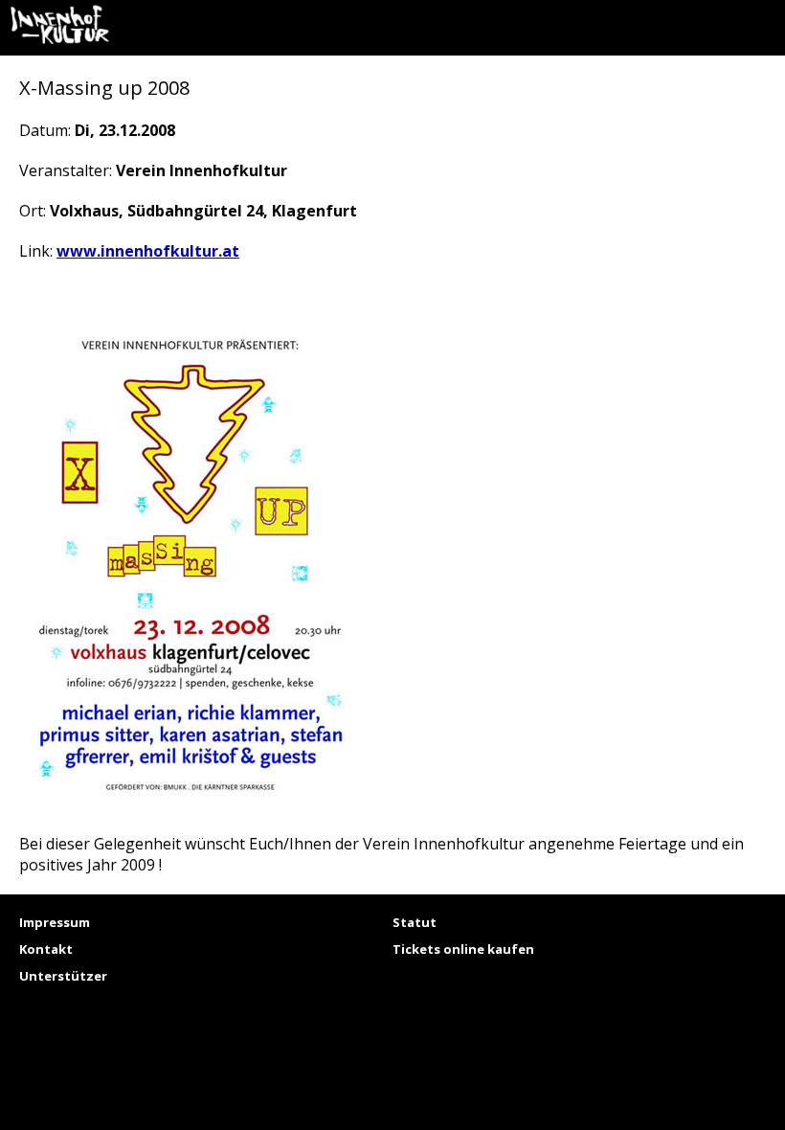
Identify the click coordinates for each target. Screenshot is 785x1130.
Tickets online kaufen (463, 949)
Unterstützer (63, 975)
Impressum (54, 922)
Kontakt (46, 949)
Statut (414, 922)
